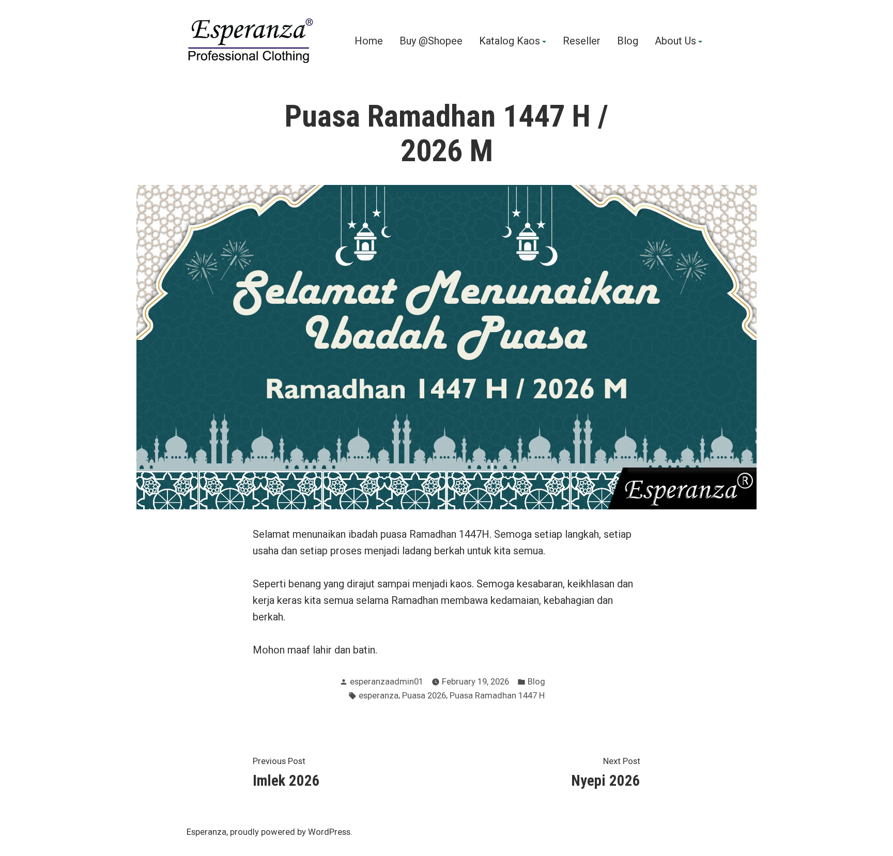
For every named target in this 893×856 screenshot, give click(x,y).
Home (369, 41)
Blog (627, 41)
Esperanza (206, 832)
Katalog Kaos (509, 41)
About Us (675, 41)
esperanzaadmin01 (386, 682)
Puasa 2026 (424, 696)
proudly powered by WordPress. (291, 832)
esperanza (378, 696)
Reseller (582, 41)
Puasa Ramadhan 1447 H (497, 696)
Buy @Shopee (431, 41)
